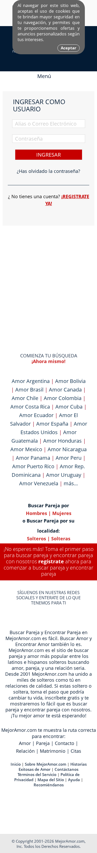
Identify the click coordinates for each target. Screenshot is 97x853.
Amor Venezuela (38, 483)
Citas (76, 751)
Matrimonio (52, 751)
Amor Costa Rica (30, 406)
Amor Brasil (29, 389)
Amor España (52, 423)
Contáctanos (66, 769)
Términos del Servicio (37, 774)
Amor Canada (65, 389)
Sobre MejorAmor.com (45, 764)
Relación (25, 751)
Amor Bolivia (70, 381)
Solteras (60, 538)
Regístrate (51, 561)
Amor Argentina (31, 381)
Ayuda (74, 779)
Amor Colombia (62, 398)
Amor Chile (25, 398)
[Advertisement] (48, 279)
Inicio (16, 764)
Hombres (36, 513)
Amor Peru (68, 457)
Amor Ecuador (36, 415)
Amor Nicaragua (67, 449)
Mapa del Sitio (51, 779)
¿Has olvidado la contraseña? (48, 171)
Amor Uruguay (63, 474)
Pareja (43, 743)
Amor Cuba (69, 406)
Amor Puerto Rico (33, 466)
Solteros (36, 538)
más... (71, 483)
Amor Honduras (62, 440)
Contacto (64, 743)
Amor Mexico (26, 449)
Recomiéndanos (49, 784)
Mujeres (61, 513)
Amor (25, 743)
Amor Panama (33, 457)
